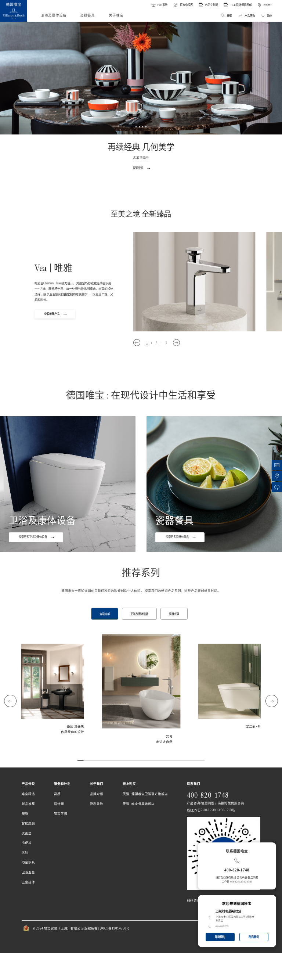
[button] (136, 342)
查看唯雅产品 (51, 314)
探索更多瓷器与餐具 (177, 537)
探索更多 (138, 168)
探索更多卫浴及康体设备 (33, 537)
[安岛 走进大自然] (141, 689)
